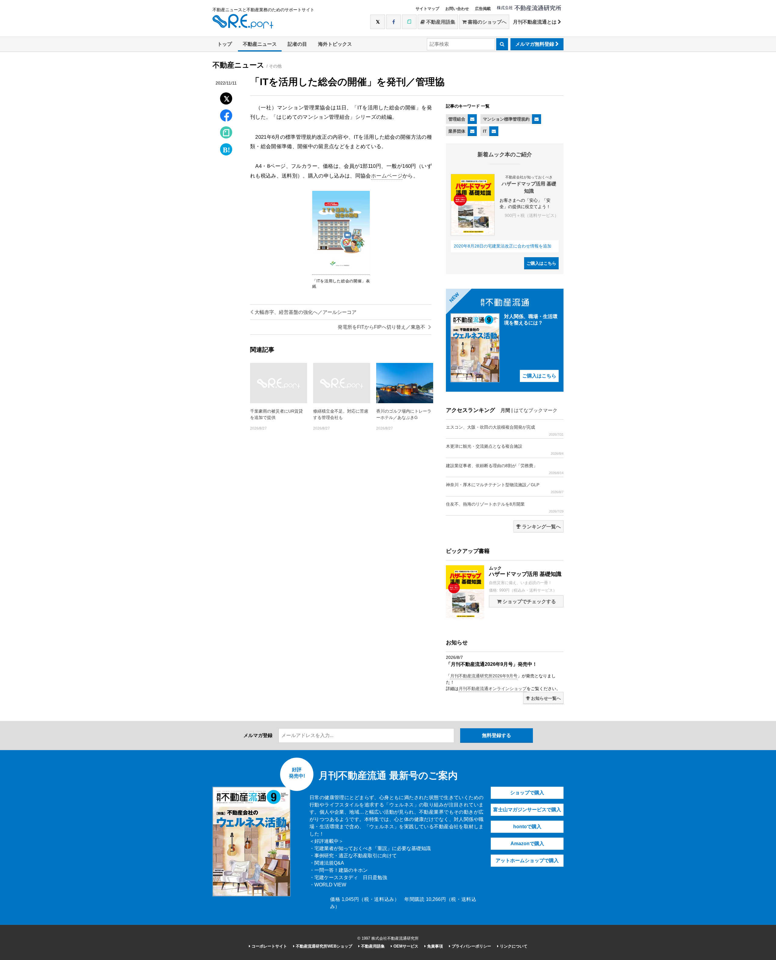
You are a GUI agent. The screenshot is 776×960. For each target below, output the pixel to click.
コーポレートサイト (268, 946)
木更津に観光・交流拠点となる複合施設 (505, 449)
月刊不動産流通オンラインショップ (493, 688)
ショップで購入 (527, 792)
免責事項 (434, 946)
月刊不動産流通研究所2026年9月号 (483, 675)
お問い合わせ (457, 8)
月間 (505, 410)
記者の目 (297, 44)
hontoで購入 (527, 826)
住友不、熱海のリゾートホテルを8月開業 (505, 507)
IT (485, 131)
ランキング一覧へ (541, 526)
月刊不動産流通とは (535, 22)
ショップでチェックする (528, 601)
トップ (224, 44)
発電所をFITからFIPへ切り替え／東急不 (382, 327)
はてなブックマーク (535, 410)
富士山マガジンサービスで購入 (527, 809)
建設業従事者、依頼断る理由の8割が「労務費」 (505, 469)
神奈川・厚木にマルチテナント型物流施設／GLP (505, 488)
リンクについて (513, 946)
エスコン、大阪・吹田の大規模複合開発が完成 (505, 430)
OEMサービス (405, 946)
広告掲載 (483, 8)
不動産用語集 (440, 22)
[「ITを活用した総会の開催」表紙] (341, 271)
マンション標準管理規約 (506, 119)
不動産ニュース (260, 44)
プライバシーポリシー (470, 946)
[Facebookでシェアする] (226, 116)
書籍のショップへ (487, 22)
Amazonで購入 (527, 843)
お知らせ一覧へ (545, 698)
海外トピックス (335, 44)
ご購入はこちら (541, 263)
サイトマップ (427, 8)
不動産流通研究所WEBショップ (323, 946)
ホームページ (387, 176)
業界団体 (456, 131)
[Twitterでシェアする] (226, 97)
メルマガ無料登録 (535, 44)
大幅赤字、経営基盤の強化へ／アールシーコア (304, 312)
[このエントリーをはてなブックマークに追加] (226, 148)
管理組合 (456, 119)
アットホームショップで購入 (527, 860)
